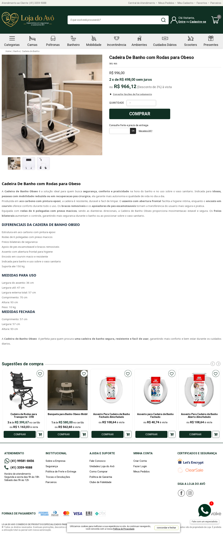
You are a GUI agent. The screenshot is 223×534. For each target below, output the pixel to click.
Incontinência (116, 45)
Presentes (211, 45)
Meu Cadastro (185, 3)
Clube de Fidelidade (101, 482)
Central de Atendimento (141, 3)
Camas (32, 45)
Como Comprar (98, 471)
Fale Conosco (98, 460)
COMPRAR (20, 434)
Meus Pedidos (166, 3)
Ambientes (139, 45)
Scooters (190, 45)
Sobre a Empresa (55, 460)
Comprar (139, 113)
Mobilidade (93, 45)
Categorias (12, 45)
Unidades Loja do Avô (102, 466)
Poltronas (53, 45)
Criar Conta (140, 460)
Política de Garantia (101, 477)
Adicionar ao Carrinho (40, 434)
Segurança (52, 466)
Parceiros (215, 3)
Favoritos (202, 3)
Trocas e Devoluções (58, 477)
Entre (182, 21)
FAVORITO (40, 373)
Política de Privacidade (123, 529)
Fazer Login (140, 466)
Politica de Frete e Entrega (61, 471)
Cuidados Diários (165, 45)
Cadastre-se (198, 21)
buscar (163, 20)
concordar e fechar (166, 527)
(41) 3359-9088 (37, 3)
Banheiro (73, 45)
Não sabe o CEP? (145, 131)
